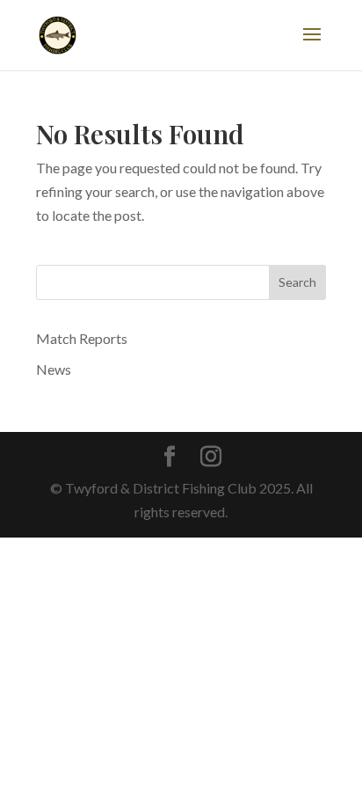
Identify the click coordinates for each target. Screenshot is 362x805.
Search (297, 281)
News (53, 369)
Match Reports (81, 338)
